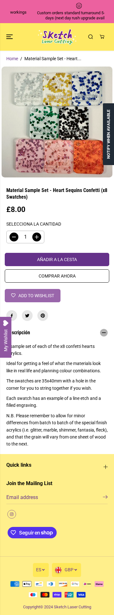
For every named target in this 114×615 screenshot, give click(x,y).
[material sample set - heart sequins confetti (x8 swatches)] (57, 122)
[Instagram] (11, 514)
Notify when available (108, 134)
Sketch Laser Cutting (72, 607)
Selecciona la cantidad (33, 224)
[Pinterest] (42, 315)
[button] (10, 36)
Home (12, 58)
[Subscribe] (105, 498)
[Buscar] (90, 36)
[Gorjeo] (27, 315)
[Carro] (102, 36)
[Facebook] (11, 315)
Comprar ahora (57, 276)
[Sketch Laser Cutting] (57, 37)
